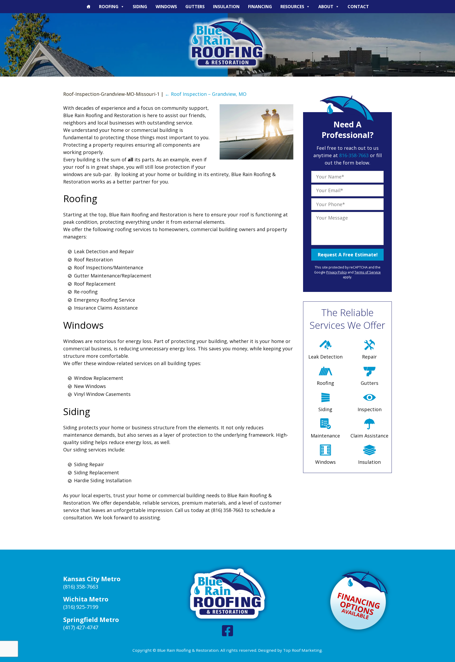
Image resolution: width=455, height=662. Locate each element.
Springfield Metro (91, 619)
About (325, 6)
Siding (140, 6)
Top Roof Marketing (302, 650)
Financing (260, 6)
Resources (292, 6)
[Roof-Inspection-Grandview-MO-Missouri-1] (256, 158)
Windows (166, 6)
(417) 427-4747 (80, 627)
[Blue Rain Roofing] (227, 43)
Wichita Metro (85, 599)
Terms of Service (367, 272)
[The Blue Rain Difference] (88, 6)
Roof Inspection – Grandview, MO (205, 94)
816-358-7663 (354, 155)
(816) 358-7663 (80, 586)
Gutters (195, 6)
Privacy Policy (336, 272)
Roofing (108, 6)
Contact (358, 6)
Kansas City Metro (92, 578)
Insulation (226, 6)
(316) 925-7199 (80, 606)
